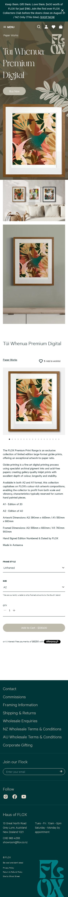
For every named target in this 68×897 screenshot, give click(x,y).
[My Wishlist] (53, 27)
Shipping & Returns (19, 712)
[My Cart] (61, 27)
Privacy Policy (8, 867)
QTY (5, 605)
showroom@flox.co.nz (15, 842)
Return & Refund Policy (12, 871)
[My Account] (46, 27)
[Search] (39, 27)
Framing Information (20, 704)
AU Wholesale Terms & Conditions (32, 736)
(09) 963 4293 (11, 838)
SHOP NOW (47, 17)
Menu (11, 27)
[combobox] (34, 568)
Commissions (14, 696)
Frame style (9, 561)
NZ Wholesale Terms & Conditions (32, 728)
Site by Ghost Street (11, 876)
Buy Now (14, 91)
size (5, 581)
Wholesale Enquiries (20, 720)
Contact (9, 688)
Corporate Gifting (17, 744)
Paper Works (10, 35)
